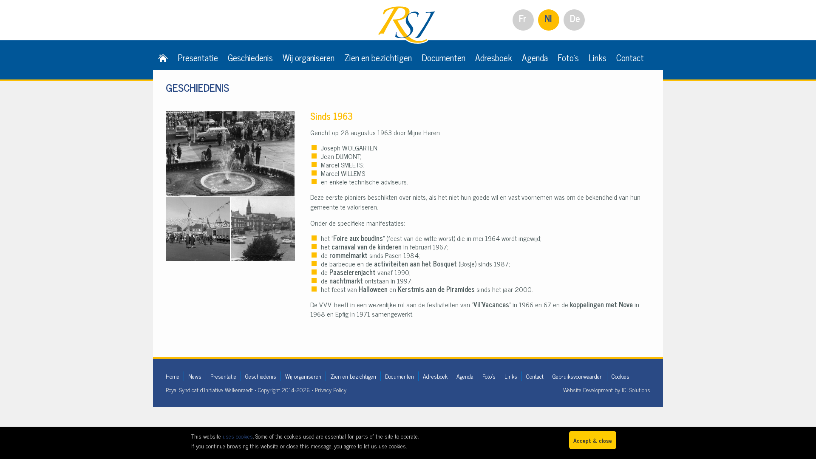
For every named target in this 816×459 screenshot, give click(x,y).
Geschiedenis (250, 57)
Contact (630, 57)
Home (172, 376)
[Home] (163, 57)
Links (597, 57)
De (575, 18)
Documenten (443, 57)
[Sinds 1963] (230, 116)
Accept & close (592, 440)
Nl (548, 18)
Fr (523, 18)
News (194, 376)
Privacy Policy (330, 389)
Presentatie (198, 57)
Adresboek (493, 57)
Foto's (568, 57)
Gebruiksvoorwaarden (577, 376)
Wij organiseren (308, 57)
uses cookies (238, 436)
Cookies (620, 376)
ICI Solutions (636, 389)
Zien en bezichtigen (378, 57)
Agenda (535, 57)
